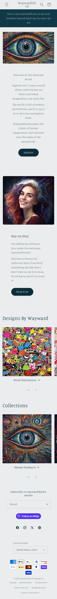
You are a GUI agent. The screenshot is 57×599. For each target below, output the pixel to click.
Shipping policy (39, 587)
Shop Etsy (22, 291)
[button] (6, 4)
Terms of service (21, 587)
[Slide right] (35, 390)
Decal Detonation (25, 380)
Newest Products (25, 467)
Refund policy (25, 582)
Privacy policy (41, 582)
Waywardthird (26, 578)
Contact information (30, 593)
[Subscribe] (47, 504)
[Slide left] (21, 390)
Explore (28, 152)
